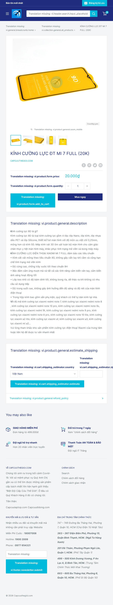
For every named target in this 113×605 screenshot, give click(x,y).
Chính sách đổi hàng (73, 478)
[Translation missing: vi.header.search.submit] (93, 13)
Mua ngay (80, 196)
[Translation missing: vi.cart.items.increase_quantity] (87, 186)
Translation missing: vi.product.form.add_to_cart (33, 200)
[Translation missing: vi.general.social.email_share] (100, 165)
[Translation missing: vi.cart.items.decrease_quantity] (68, 186)
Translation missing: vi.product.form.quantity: (36, 185)
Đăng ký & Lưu (96, 3)
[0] (105, 13)
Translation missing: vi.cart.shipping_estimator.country (42, 367)
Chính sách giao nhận (73, 482)
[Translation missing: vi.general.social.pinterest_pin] (89, 165)
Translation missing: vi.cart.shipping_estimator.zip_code (91, 363)
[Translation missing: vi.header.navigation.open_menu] (7, 13)
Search (65, 473)
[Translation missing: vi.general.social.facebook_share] (84, 165)
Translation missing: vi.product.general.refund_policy (39, 398)
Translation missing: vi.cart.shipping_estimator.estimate (47, 383)
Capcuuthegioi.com (21, 161)
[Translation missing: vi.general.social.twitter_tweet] (95, 165)
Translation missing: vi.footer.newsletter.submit (26, 566)
